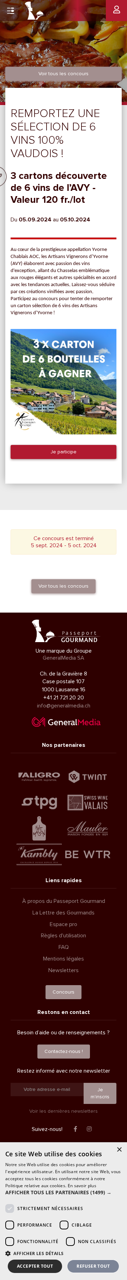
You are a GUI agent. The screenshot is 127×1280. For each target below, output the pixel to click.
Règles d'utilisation (63, 935)
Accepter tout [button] (35, 1266)
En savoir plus (82, 1186)
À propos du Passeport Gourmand (63, 901)
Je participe (63, 452)
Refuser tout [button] (93, 1266)
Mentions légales (63, 958)
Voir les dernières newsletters (63, 1111)
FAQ (64, 947)
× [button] (119, 1149)
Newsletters (63, 970)
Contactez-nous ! (63, 1051)
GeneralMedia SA (63, 657)
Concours (63, 992)
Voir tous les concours (63, 74)
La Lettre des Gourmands (63, 912)
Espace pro (63, 924)
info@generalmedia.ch (63, 705)
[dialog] (63, 1211)
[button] (63, 1192)
